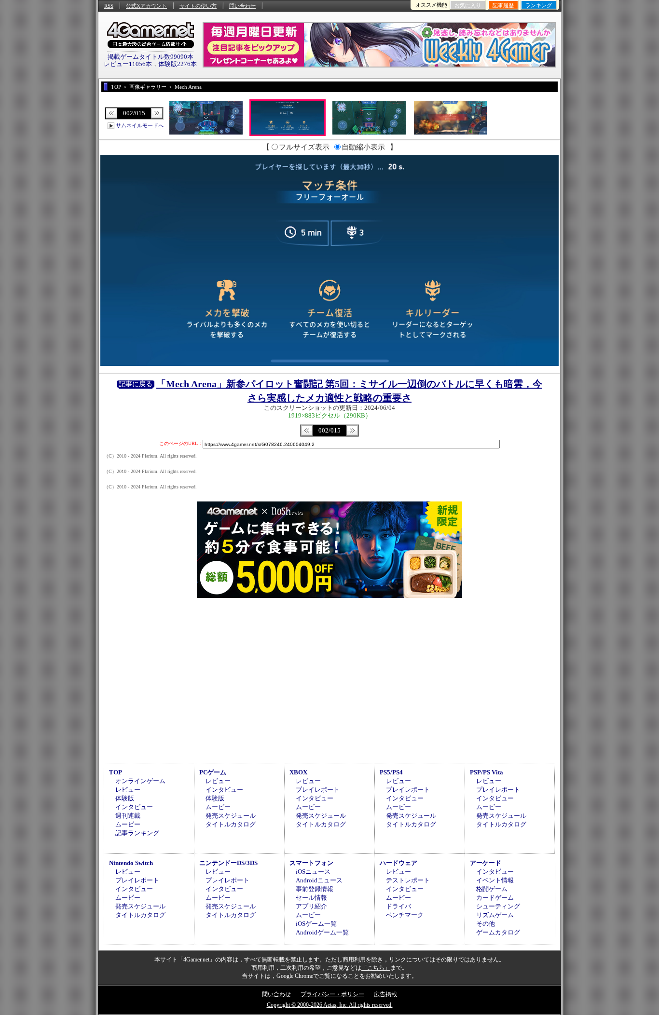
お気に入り (467, 5)
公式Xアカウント (146, 6)
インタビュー (134, 807)
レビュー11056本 (128, 64)
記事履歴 (503, 5)
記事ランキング (137, 833)
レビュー (127, 789)
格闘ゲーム (492, 889)
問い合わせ (242, 6)
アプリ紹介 (311, 906)
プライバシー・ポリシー (332, 994)
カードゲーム (495, 897)
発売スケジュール (231, 815)
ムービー (127, 824)
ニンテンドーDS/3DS (228, 862)
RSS (108, 6)
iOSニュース (313, 871)
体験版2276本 (177, 64)
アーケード (485, 862)
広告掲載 (385, 994)
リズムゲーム (495, 915)
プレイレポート (318, 789)
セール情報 (311, 897)
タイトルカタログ (231, 824)
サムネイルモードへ (140, 125)
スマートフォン (311, 862)
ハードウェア (398, 862)
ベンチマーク (405, 915)
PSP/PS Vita (486, 772)
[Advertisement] (329, 678)
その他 (485, 923)
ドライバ (398, 906)
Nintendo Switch (131, 862)
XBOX (298, 772)
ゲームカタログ (498, 932)
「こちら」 (375, 967)
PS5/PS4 (391, 772)
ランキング (538, 5)
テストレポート (408, 880)
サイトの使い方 (198, 6)
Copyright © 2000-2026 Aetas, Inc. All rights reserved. (330, 1004)
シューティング (498, 906)
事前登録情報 (314, 889)
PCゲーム (212, 772)
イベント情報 (495, 880)
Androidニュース (319, 880)
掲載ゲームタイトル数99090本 (150, 56)
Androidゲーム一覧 (322, 932)
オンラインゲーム (140, 781)
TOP (115, 772)
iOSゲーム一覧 (316, 923)
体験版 (124, 798)
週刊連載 (127, 815)
